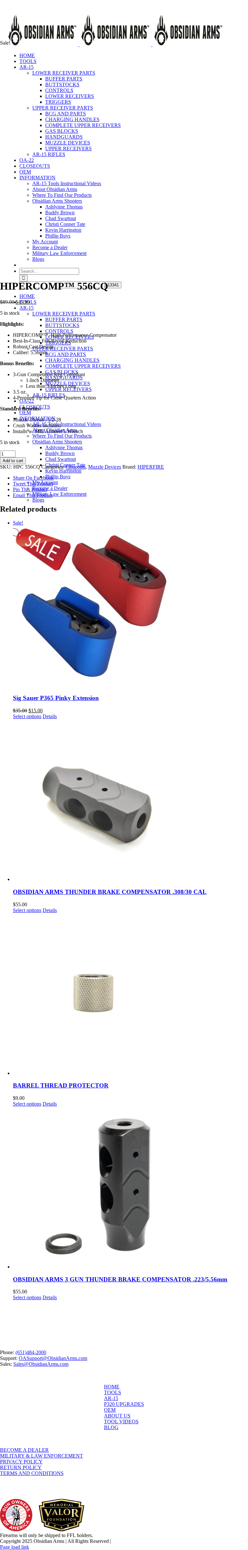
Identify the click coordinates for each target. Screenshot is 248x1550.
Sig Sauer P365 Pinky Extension (56, 698)
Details (50, 716)
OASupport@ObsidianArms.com (53, 1358)
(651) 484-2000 (61, 3)
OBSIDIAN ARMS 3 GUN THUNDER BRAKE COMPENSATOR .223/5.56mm (120, 1279)
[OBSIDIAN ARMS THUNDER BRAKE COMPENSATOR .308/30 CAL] (130, 800)
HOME (111, 1386)
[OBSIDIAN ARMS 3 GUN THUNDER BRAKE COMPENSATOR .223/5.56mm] (130, 1188)
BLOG (111, 1427)
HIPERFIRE (151, 467)
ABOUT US (117, 1415)
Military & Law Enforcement (41, 1456)
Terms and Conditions (32, 1473)
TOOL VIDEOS (121, 1421)
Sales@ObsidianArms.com (40, 1364)
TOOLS (112, 1392)
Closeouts (76, 467)
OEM (110, 1410)
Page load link (14, 1547)
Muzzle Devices (104, 467)
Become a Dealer (24, 1450)
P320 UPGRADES (124, 1404)
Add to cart (13, 460)
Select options (27, 716)
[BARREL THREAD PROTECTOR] (130, 994)
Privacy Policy (21, 1461)
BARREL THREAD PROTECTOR (60, 1085)
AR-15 (111, 1398)
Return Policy (21, 1467)
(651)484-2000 (31, 1352)
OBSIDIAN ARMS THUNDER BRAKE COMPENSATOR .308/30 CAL (110, 891)
